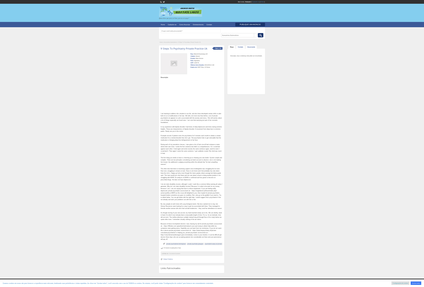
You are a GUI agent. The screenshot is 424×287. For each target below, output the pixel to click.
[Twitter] (164, 2)
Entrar (262, 2)
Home (163, 24)
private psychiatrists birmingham (176, 244)
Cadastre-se (255, 2)
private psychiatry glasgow (195, 244)
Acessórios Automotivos (170, 42)
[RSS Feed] (161, 2)
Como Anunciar (184, 24)
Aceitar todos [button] (416, 283)
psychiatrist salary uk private (213, 244)
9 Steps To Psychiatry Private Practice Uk (184, 48)
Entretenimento (198, 24)
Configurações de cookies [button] (400, 283)
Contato (209, 24)
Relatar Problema (168, 259)
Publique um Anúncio (250, 24)
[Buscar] (260, 35)
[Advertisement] (191, 94)
